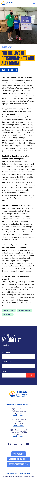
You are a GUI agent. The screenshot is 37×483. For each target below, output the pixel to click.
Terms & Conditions (25, 473)
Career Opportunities (17, 464)
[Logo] (7, 3)
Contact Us (17, 453)
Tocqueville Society (25, 310)
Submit (30, 375)
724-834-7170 (18, 433)
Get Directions (18, 414)
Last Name (6, 362)
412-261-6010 (18, 412)
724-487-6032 (18, 423)
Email (4, 371)
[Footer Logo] (18, 393)
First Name (6, 352)
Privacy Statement (11, 473)
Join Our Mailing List (17, 458)
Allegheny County (8, 310)
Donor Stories (7, 314)
